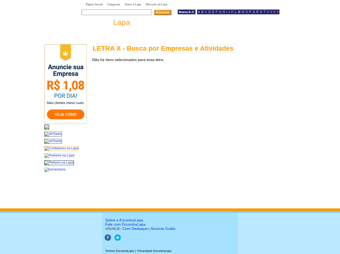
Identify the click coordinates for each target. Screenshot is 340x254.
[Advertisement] (270, 123)
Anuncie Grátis (163, 228)
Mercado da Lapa (156, 4)
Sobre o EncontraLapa (124, 220)
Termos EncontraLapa (119, 250)
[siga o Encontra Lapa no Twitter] (117, 240)
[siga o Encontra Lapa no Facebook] (108, 240)
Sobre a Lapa (133, 4)
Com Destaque (135, 228)
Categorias (113, 4)
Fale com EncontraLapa (125, 224)
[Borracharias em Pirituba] (54, 169)
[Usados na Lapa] (46, 130)
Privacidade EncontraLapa (154, 250)
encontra (107, 22)
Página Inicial (94, 4)
